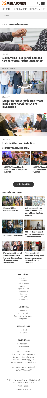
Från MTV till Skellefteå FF (13, 236)
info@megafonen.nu (26, 357)
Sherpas (28, 390)
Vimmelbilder (23, 291)
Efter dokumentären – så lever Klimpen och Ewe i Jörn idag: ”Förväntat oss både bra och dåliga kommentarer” (12, 258)
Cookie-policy (23, 386)
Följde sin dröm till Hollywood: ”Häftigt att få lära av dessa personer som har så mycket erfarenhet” (34, 258)
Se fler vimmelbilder (23, 184)
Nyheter (6, 9)
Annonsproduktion (23, 319)
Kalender (23, 294)
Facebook (23, 330)
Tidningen (23, 297)
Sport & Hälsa (23, 289)
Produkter (23, 311)
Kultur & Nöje (20, 9)
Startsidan (23, 278)
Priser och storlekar (23, 313)
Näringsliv (34, 9)
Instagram (23, 333)
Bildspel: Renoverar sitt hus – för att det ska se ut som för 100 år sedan (34, 234)
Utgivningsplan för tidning (23, 316)
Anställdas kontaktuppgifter (23, 360)
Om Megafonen (23, 299)
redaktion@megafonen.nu (26, 354)
